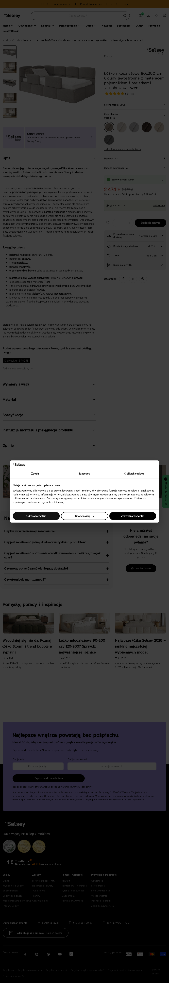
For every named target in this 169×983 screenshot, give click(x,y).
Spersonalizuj (82, 515)
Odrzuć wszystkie (36, 515)
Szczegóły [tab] (84, 473)
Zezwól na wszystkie (132, 515)
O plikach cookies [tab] (134, 473)
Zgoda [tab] (35, 473)
